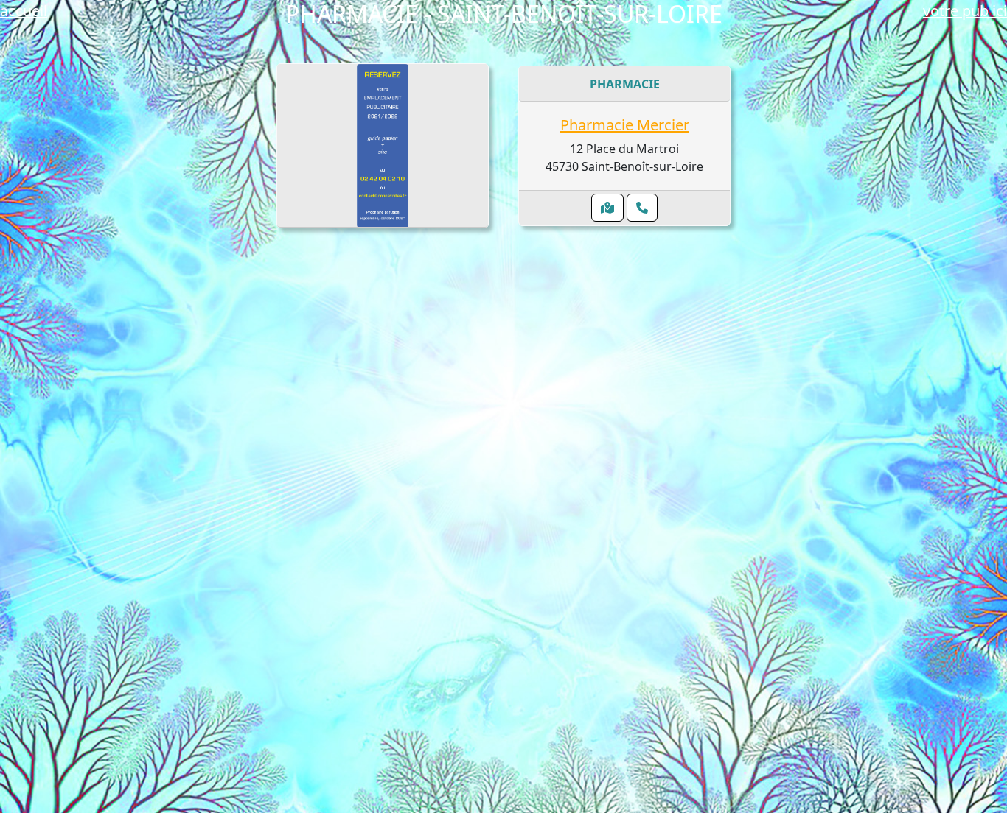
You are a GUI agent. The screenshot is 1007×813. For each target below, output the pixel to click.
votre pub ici (965, 11)
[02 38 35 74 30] (642, 208)
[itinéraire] (607, 208)
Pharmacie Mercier (624, 125)
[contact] (383, 146)
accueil (23, 11)
